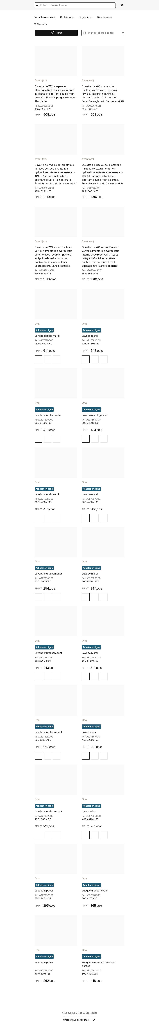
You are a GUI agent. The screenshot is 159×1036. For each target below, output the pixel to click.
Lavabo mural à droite (48, 415)
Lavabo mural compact (48, 573)
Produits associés (44, 17)
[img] (38, 359)
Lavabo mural (90, 335)
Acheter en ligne (44, 330)
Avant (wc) (41, 80)
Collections (67, 17)
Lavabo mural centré (47, 494)
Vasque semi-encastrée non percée (98, 964)
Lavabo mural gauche (94, 415)
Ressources (104, 17)
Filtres (59, 33)
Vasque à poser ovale (95, 890)
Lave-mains (89, 732)
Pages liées (85, 17)
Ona (37, 323)
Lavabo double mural (47, 335)
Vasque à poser (44, 890)
